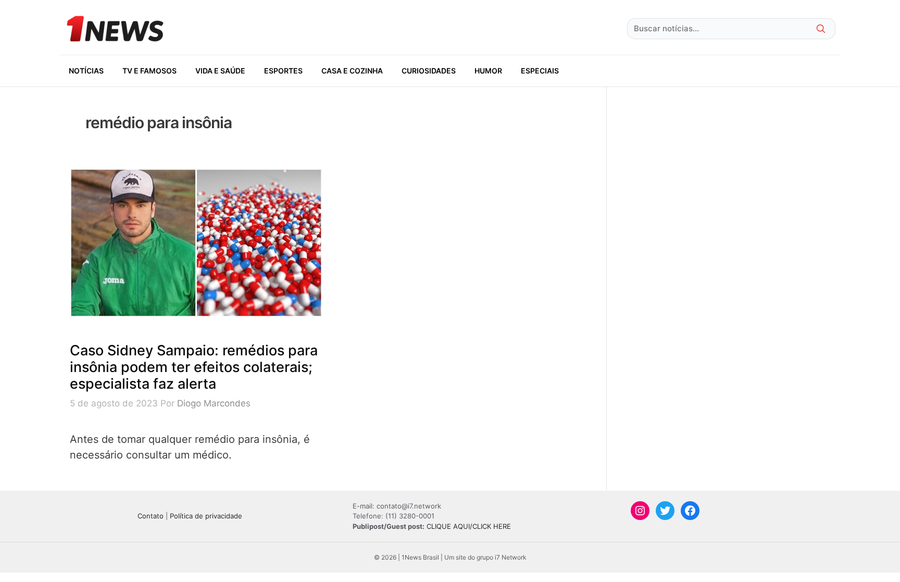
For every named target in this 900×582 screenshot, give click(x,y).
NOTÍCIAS (86, 70)
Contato (151, 516)
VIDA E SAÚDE (220, 70)
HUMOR (488, 70)
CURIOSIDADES (429, 70)
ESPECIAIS (540, 70)
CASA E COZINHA (352, 70)
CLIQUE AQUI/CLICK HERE (469, 526)
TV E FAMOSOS (149, 70)
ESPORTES (283, 70)
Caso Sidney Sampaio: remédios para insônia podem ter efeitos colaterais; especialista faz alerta (194, 367)
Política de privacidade (206, 516)
